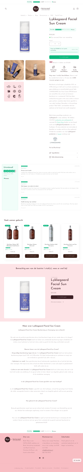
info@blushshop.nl (47, 450)
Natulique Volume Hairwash (32, 245)
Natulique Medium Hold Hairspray (51, 245)
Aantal (50, 40)
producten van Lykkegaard (63, 120)
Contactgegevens (65, 468)
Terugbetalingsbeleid (29, 468)
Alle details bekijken (56, 302)
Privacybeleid (38, 468)
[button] (6, 8)
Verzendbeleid (57, 468)
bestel (59, 134)
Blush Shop (60, 122)
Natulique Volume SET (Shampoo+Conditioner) (13, 245)
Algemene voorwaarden (47, 468)
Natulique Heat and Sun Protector (70, 245)
